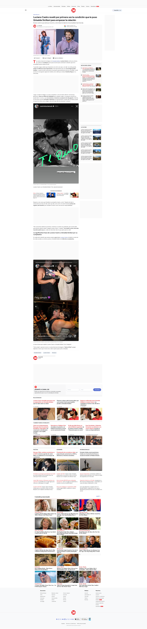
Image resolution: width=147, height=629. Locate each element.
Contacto (97, 594)
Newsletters (99, 606)
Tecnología (42, 601)
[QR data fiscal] (90, 620)
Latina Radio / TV (88, 594)
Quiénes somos (98, 593)
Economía (59, 449)
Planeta (64, 598)
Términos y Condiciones (71, 623)
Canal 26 (40, 25)
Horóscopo (42, 598)
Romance (54, 352)
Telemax (86, 598)
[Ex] (60, 619)
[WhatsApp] (68, 619)
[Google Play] (85, 619)
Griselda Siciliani (56, 61)
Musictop (86, 599)
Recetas (64, 599)
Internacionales (84, 449)
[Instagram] (58, 619)
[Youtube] (62, 619)
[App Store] (78, 619)
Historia (64, 596)
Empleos (97, 604)
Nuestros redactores (99, 603)
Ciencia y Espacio (66, 593)
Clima (41, 594)
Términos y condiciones (100, 596)
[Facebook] (56, 619)
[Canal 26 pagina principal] (73, 12)
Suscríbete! (97, 389)
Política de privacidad (100, 598)
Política (35, 449)
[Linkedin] (64, 619)
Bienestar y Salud (55, 593)
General (53, 596)
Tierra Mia (86, 596)
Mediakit (99, 599)
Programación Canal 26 (100, 601)
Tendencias (54, 601)
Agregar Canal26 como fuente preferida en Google (72, 26)
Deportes (53, 594)
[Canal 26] (74, 612)
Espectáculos (36, 14)
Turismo (64, 601)
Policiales (42, 599)
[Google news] (73, 619)
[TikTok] (66, 619)
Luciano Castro (64, 237)
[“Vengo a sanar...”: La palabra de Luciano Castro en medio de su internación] (74, 195)
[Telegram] (70, 619)
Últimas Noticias (43, 593)
